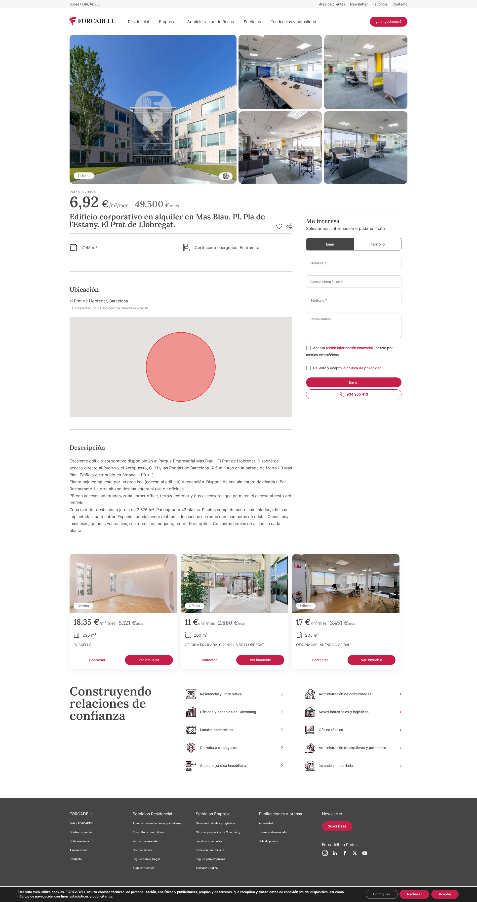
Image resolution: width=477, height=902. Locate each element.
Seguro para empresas (210, 859)
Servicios (252, 21)
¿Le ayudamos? (388, 21)
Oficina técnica (142, 850)
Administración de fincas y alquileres (157, 823)
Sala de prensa (268, 841)
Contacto (400, 4)
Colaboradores (79, 841)
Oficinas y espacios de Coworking (218, 832)
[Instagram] (325, 855)
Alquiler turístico (144, 868)
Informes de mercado (273, 832)
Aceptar (445, 894)
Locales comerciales (209, 841)
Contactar (97, 660)
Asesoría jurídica (207, 868)
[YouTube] (365, 855)
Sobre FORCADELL (85, 4)
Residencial (138, 21)
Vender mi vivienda (145, 841)
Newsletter (359, 4)
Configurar (381, 894)
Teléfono (378, 244)
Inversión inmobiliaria (210, 850)
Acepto (319, 348)
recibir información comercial (349, 348)
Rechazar (414, 894)
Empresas (168, 21)
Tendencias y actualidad (293, 21)
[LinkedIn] (335, 855)
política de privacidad (364, 368)
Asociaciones (78, 850)
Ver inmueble (148, 660)
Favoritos (380, 4)
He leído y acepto (328, 368)
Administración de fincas (210, 21)
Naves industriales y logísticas (216, 823)
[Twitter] (355, 855)
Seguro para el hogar (146, 859)
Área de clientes (332, 4)
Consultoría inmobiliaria (148, 832)
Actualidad (266, 823)
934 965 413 (357, 394)
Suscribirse (337, 826)
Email (330, 244)
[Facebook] (345, 855)
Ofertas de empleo (81, 832)
